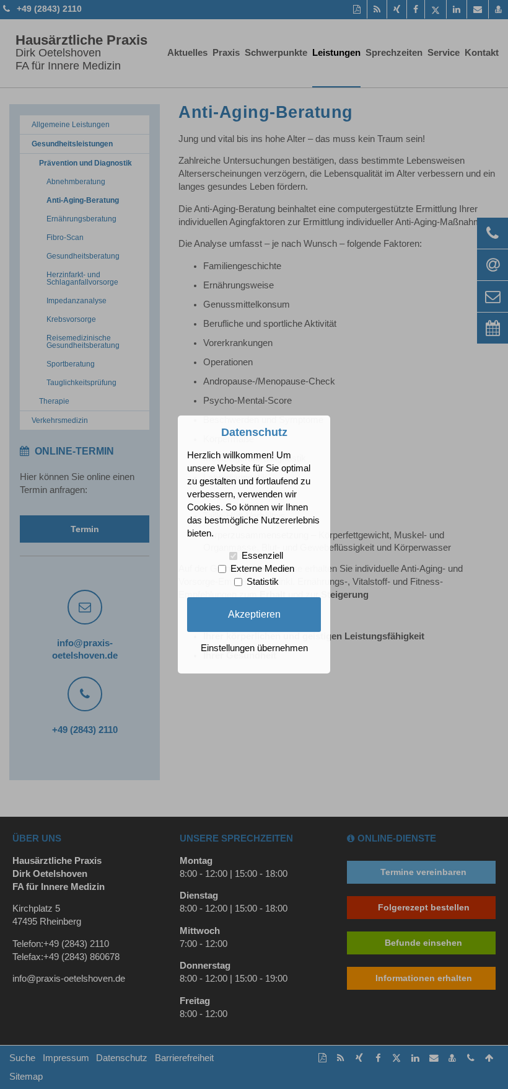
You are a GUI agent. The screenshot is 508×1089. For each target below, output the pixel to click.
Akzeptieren (254, 614)
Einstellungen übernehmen (254, 648)
